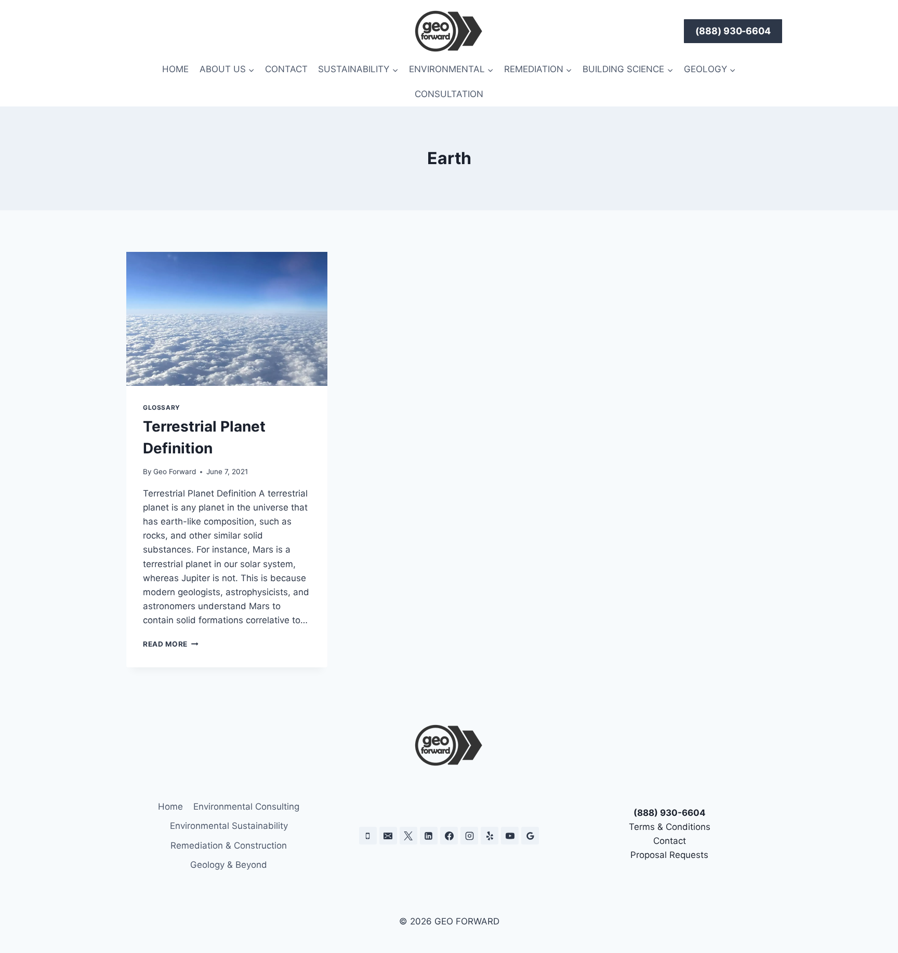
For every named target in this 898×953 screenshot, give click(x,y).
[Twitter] (408, 835)
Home (170, 806)
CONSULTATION (449, 94)
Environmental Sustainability (229, 826)
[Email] (388, 835)
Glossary (161, 407)
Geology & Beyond (228, 865)
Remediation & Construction (228, 845)
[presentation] (226, 319)
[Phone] (368, 835)
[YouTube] (510, 835)
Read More (171, 644)
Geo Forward (174, 471)
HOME (175, 69)
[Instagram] (469, 835)
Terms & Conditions (669, 827)
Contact (669, 841)
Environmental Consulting (246, 806)
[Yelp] (489, 835)
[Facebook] (449, 835)
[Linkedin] (429, 835)
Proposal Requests (669, 855)
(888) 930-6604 (733, 30)
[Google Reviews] (530, 835)
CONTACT (286, 69)
